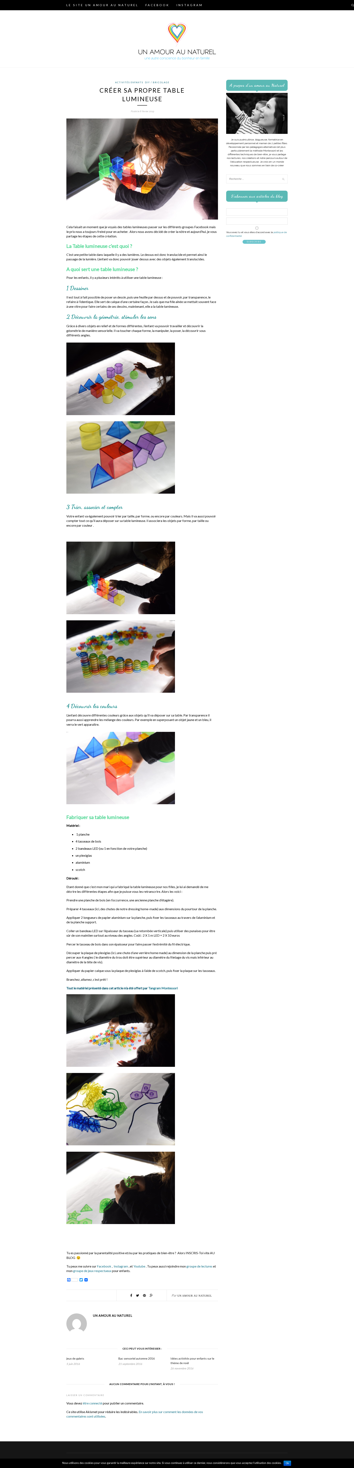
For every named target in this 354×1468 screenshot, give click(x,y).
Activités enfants (129, 82)
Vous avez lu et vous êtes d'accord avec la (256, 234)
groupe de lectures (199, 1266)
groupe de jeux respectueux (92, 1271)
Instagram (189, 5)
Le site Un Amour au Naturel (102, 5)
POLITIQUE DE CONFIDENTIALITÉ (104, 15)
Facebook (157, 5)
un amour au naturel (194, 1295)
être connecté (92, 1403)
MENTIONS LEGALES (171, 15)
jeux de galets (75, 1358)
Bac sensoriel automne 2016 (136, 1358)
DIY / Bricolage (157, 82)
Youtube (139, 1266)
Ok (287, 1463)
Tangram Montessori (163, 988)
